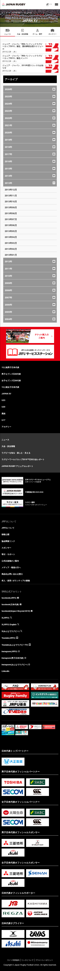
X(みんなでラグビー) (11, 631)
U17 (3, 420)
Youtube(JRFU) (8, 637)
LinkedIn (5, 671)
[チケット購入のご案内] (30, 336)
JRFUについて (8, 527)
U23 (3, 400)
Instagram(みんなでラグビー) (15, 664)
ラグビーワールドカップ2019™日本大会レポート (23, 459)
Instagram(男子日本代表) (13, 657)
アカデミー (6, 426)
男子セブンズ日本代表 (11, 373)
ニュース (5, 439)
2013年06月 (11, 225)
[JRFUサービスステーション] (30, 351)
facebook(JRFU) (9, 597)
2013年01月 (11, 254)
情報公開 (5, 534)
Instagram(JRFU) (9, 651)
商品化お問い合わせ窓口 (12, 573)
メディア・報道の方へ (11, 567)
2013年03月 (11, 242)
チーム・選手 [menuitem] (37, 34)
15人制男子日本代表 (10, 367)
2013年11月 (11, 195)
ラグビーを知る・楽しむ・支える (16, 452)
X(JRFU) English (9, 624)
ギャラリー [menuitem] (52, 34)
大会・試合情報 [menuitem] (22, 34)
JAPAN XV (16, 12)
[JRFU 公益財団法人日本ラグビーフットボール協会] (14, 4)
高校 (3, 413)
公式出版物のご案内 (10, 560)
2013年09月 (11, 207)
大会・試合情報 (8, 446)
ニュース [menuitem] (7, 34)
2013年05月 (11, 231)
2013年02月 (11, 248)
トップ (4, 12)
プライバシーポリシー (44, 960)
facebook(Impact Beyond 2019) (16, 611)
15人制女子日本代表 (10, 387)
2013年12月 (11, 189)
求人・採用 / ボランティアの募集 (16, 580)
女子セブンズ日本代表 (11, 380)
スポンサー (6, 547)
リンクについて (27, 960)
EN (50, 4)
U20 (3, 406)
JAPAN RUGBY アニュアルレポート (17, 466)
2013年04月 (11, 237)
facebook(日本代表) (10, 604)
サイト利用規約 (13, 960)
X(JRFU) (5, 617)
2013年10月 (11, 201)
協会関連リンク (8, 541)
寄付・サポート (8, 554)
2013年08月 (11, 213)
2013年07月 (11, 219)
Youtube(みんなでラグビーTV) (15, 644)
